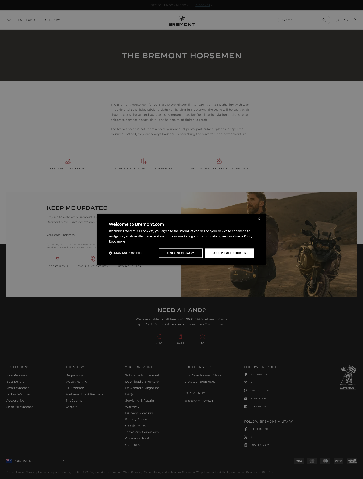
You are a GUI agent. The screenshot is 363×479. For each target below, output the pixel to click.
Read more (117, 241)
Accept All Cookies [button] (229, 253)
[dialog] (181, 239)
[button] (125, 253)
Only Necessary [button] (180, 253)
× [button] (258, 218)
